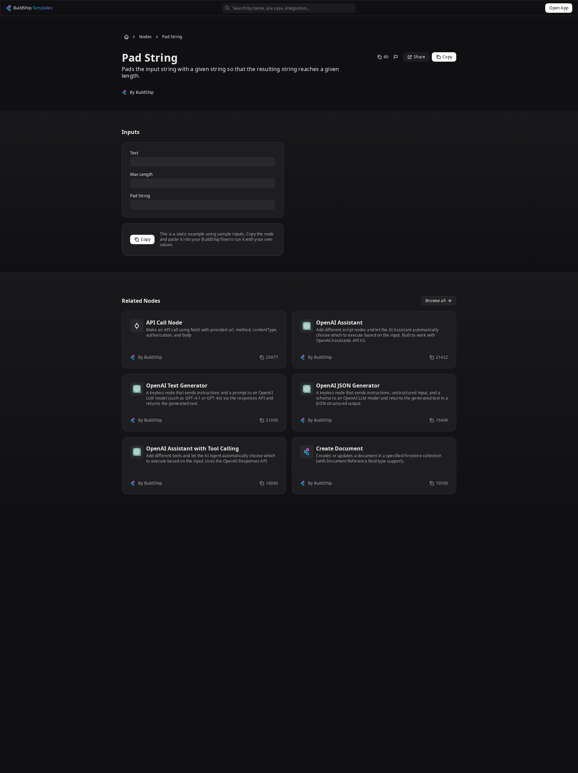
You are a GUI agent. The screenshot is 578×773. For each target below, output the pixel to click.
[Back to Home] (125, 37)
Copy (447, 57)
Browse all (435, 300)
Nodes (145, 37)
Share (419, 57)
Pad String (172, 37)
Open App (558, 8)
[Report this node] (395, 57)
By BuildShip (142, 92)
